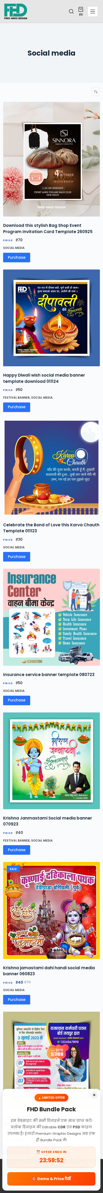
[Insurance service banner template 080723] (51, 617)
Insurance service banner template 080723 (49, 674)
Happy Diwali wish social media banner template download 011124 (44, 378)
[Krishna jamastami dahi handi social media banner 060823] (51, 910)
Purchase (16, 257)
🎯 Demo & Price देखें (51, 1179)
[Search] (71, 11)
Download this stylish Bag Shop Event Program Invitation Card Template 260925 (47, 229)
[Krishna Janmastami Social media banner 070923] (51, 760)
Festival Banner (16, 398)
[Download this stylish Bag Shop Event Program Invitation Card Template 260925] (51, 159)
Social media (14, 248)
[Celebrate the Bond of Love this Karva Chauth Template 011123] (51, 467)
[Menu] (92, 11)
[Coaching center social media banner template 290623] (51, 1060)
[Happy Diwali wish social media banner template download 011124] (51, 318)
